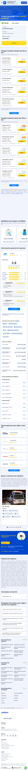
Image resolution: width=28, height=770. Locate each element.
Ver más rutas (14, 113)
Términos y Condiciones (5, 753)
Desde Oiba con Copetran (19, 644)
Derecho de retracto (4, 755)
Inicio (2, 708)
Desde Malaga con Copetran (7, 644)
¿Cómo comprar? (4, 742)
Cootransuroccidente (18, 693)
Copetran (19, 314)
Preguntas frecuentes (5, 746)
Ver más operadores (14, 470)
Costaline (16, 698)
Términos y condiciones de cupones (7, 745)
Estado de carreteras (5, 744)
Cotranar (3, 702)
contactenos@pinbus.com (16, 193)
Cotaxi (2, 700)
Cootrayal (16, 695)
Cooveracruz (3, 698)
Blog (2, 741)
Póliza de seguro (4, 757)
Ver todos (25, 639)
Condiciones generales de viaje (6, 756)
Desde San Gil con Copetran (7, 650)
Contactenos (3, 760)
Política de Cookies (4, 759)
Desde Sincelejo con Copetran (7, 658)
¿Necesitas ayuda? (8, 718)
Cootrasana (3, 695)
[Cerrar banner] (2, 2)
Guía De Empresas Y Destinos (9, 708)
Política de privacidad (5, 748)
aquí (8, 314)
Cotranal (16, 700)
